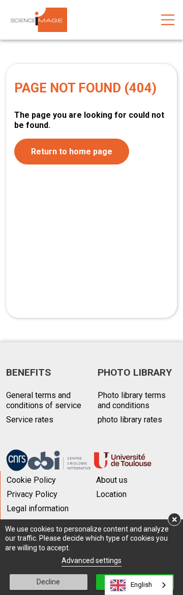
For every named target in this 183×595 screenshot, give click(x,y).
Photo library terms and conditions (132, 400)
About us (112, 480)
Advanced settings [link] (91, 560)
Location (111, 494)
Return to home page (71, 151)
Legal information (38, 508)
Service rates (29, 419)
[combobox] (139, 585)
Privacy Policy (32, 494)
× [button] (174, 519)
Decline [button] (48, 582)
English (141, 584)
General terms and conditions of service (43, 400)
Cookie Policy (31, 480)
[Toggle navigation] (168, 20)
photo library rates (130, 419)
